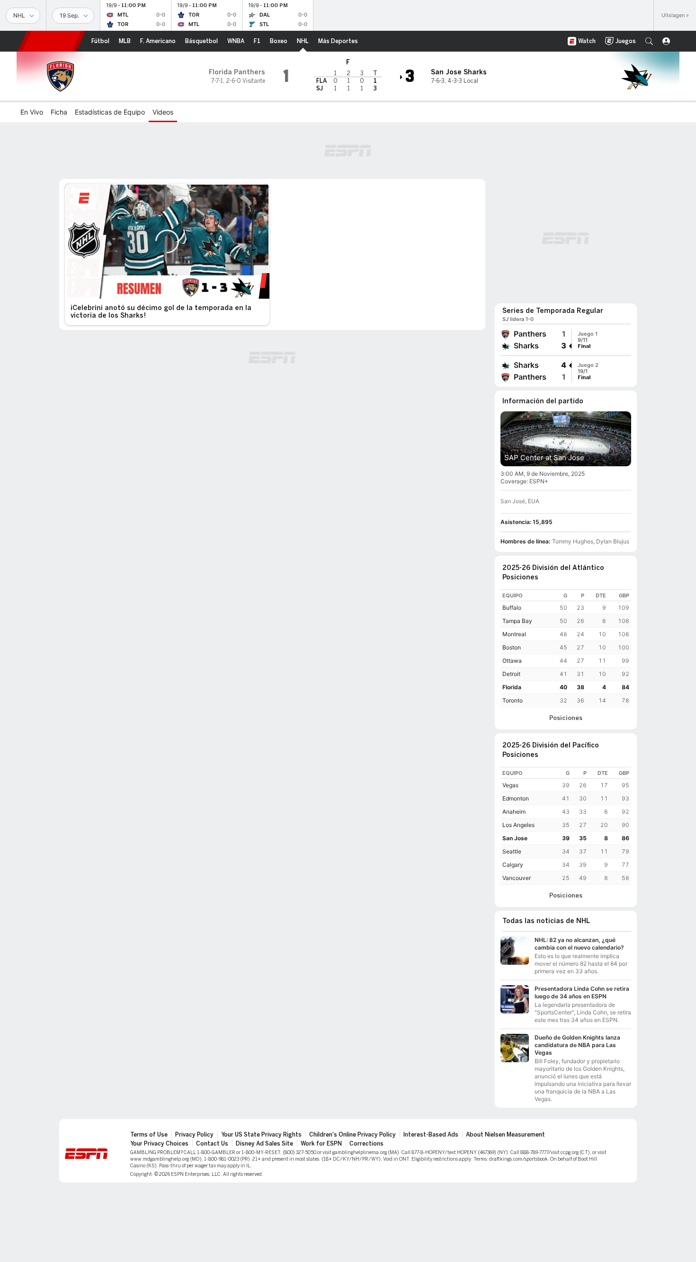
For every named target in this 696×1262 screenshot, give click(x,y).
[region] (565, 648)
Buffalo (511, 607)
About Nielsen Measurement (505, 1134)
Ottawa (512, 660)
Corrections (366, 1143)
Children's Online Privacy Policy (352, 1134)
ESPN (52, 41)
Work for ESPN (321, 1143)
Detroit (511, 673)
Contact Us (212, 1143)
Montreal (514, 634)
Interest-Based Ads (430, 1134)
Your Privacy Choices (159, 1143)
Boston (511, 647)
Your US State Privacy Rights (261, 1134)
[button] (649, 41)
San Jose (514, 838)
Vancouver (516, 877)
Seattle (511, 851)
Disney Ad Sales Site (264, 1143)
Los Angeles (518, 824)
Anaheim (514, 811)
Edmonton (515, 798)
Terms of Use (149, 1134)
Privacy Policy (194, 1134)
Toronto (512, 700)
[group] (566, 339)
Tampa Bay (517, 620)
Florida (511, 687)
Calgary (512, 864)
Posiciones (565, 718)
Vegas (510, 785)
